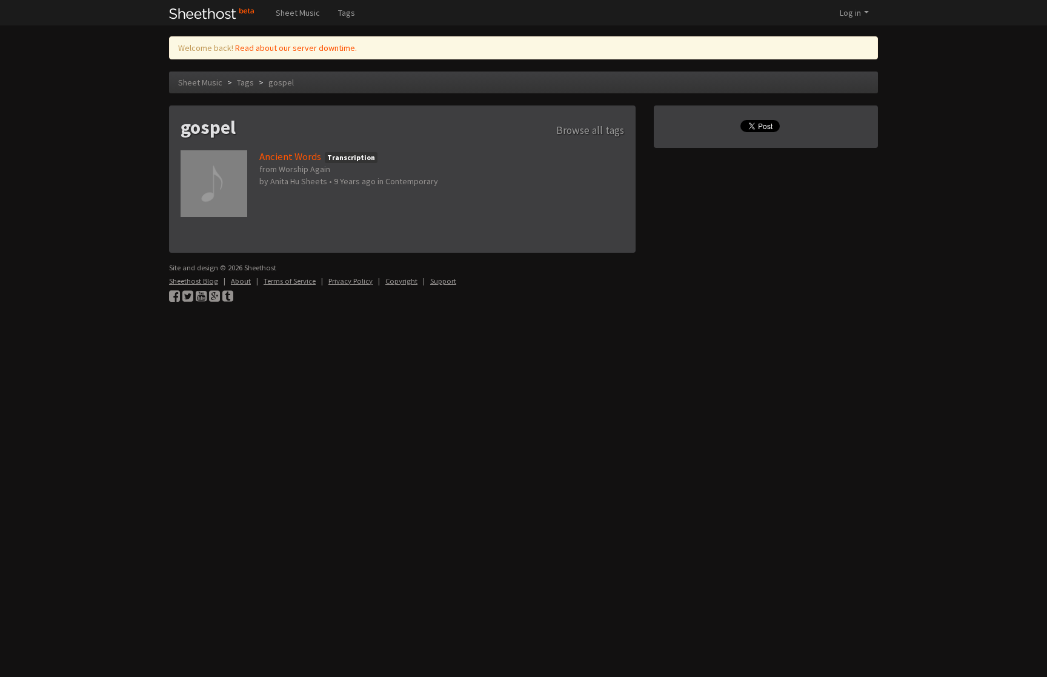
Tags (346, 12)
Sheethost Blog (193, 280)
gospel (281, 82)
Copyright (401, 280)
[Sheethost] (212, 12)
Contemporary (411, 181)
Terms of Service (290, 280)
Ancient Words (290, 156)
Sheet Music (298, 12)
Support (443, 280)
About (241, 280)
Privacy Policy (350, 280)
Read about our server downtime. (296, 47)
